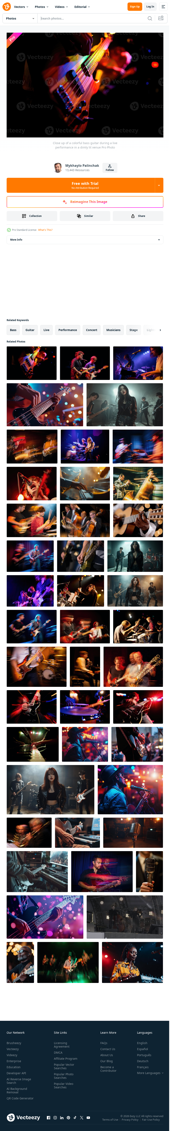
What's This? (45, 230)
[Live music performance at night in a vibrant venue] (85, 742)
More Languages (145, 1071)
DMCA (57, 1050)
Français (140, 1065)
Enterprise (14, 1059)
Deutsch (139, 1059)
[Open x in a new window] (81, 1119)
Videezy (12, 1053)
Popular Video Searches (62, 1083)
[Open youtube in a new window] (88, 1119)
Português (141, 1053)
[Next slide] (153, 328)
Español (139, 1047)
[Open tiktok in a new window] (75, 1119)
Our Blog (105, 1059)
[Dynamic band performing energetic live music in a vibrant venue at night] (30, 554)
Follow (110, 170)
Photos (40, 7)
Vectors (19, 7)
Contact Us (106, 1047)
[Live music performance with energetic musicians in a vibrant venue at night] (138, 444)
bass (13, 328)
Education (14, 1065)
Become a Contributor (107, 1066)
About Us (105, 1053)
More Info (16, 237)
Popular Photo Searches (63, 1074)
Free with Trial (85, 185)
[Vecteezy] (6, 6)
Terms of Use (111, 1120)
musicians (113, 328)
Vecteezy (13, 1047)
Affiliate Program (64, 1056)
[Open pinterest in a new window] (68, 1119)
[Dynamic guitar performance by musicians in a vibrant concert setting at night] (102, 869)
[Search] (149, 18)
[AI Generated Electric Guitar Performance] (77, 831)
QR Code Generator (14, 1098)
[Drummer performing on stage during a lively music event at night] (85, 705)
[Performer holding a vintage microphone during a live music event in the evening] (149, 869)
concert (91, 328)
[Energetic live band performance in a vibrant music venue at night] (80, 588)
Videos (59, 7)
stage (134, 328)
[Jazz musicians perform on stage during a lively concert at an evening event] (85, 665)
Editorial (80, 7)
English (139, 1041)
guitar (30, 328)
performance (67, 328)
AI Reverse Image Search (19, 1079)
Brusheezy (14, 1041)
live (46, 328)
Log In (150, 6)
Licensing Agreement (61, 1042)
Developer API (16, 1071)
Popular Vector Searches (63, 1064)
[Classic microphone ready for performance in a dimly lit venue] (133, 831)
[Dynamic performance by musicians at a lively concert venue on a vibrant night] (32, 518)
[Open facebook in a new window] (48, 1119)
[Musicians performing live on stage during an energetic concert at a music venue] (138, 361)
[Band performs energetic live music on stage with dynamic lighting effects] (68, 960)
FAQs (102, 1041)
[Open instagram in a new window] (55, 1119)
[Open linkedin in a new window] (61, 1119)
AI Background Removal (17, 1088)
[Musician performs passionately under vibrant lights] (130, 787)
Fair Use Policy (151, 1120)
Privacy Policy (130, 1120)
